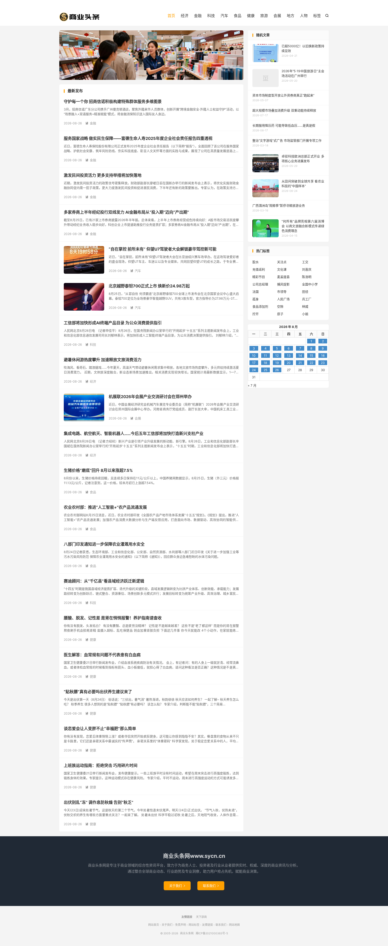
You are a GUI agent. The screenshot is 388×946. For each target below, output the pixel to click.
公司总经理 (260, 284)
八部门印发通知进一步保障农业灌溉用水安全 (104, 544)
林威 (305, 306)
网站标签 (194, 924)
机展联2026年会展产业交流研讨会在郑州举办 (150, 396)
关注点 (282, 262)
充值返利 (258, 269)
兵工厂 (306, 299)
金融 (198, 15)
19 (277, 363)
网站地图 (234, 924)
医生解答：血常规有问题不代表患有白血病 (102, 654)
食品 (237, 15)
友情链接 (207, 924)
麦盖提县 (283, 277)
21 (300, 363)
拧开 (255, 314)
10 (254, 355)
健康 (251, 15)
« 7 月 (252, 385)
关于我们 (177, 886)
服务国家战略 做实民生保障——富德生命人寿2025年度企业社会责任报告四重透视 (138, 138)
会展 (277, 15)
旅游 (264, 15)
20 (289, 363)
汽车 (224, 15)
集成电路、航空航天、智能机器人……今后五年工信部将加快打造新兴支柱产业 (133, 433)
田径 (305, 292)
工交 (305, 262)
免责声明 (180, 924)
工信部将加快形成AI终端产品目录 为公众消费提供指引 (113, 323)
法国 (255, 292)
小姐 (305, 314)
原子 (280, 314)
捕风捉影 (283, 284)
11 (265, 355)
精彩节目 (258, 277)
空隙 (280, 306)
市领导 (282, 292)
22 (311, 363)
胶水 (255, 262)
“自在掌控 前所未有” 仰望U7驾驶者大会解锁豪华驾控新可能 (162, 249)
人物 (304, 15)
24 (254, 370)
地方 (290, 15)
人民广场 (283, 299)
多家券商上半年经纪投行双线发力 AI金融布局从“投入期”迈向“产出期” (126, 212)
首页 (171, 15)
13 (289, 355)
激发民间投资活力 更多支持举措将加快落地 (102, 175)
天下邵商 (201, 917)
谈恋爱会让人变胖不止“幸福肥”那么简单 (100, 728)
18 (265, 363)
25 (265, 370)
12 (277, 355)
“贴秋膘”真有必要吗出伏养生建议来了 (98, 691)
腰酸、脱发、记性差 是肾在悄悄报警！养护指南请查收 (113, 618)
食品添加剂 (260, 306)
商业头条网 (79, 16)
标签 (317, 15)
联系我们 (211, 886)
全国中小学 (310, 284)
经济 (184, 15)
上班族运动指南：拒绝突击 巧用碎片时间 (100, 765)
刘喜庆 (306, 269)
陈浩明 (306, 277)
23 (323, 363)
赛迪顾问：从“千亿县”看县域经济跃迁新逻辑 (104, 581)
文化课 (282, 269)
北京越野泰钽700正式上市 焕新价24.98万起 (149, 286)
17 (254, 363)
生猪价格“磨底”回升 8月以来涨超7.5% (98, 470)
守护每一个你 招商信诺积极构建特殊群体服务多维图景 (113, 101)
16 (323, 355)
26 (277, 370)
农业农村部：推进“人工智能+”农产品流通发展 (105, 507)
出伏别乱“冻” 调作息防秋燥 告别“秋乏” (98, 802)
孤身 (255, 299)
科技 (211, 15)
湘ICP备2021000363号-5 (212, 933)
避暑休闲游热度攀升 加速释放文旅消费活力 (102, 359)
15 (311, 355)
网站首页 (153, 924)
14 (300, 355)
